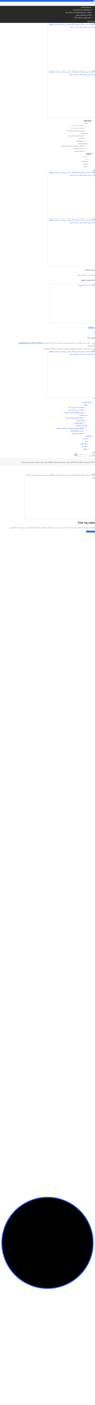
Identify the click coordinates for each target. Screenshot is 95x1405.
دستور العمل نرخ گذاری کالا (82, 17)
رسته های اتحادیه (86, 7)
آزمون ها (85, 164)
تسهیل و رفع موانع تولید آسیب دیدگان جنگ (78, 12)
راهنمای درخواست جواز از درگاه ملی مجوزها (73, 146)
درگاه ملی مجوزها (83, 143)
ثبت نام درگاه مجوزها (78, 148)
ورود (86, 158)
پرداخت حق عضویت (79, 151)
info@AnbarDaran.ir (25, 343)
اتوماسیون (88, 153)
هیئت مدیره (81, 138)
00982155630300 (37, 343)
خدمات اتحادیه (87, 120)
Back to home (90, 531)
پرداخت (86, 166)
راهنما (86, 123)
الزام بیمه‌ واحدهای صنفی (83, 15)
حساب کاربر (84, 161)
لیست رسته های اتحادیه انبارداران (75, 130)
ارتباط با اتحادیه (80, 141)
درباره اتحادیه (84, 133)
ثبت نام (86, 156)
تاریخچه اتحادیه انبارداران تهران (82, 10)
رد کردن (92, 3)
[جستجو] (94, 170)
